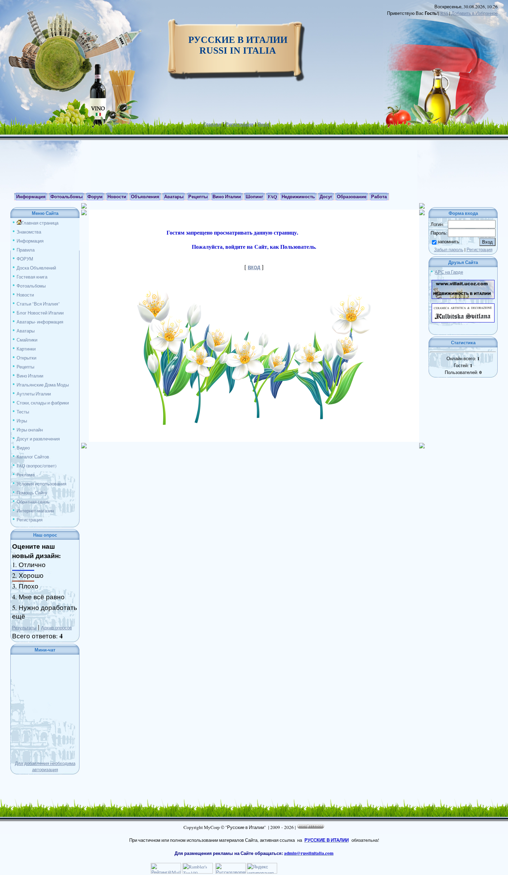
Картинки (26, 349)
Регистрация (240, 124)
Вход (263, 124)
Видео (23, 448)
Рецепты (25, 367)
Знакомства (29, 232)
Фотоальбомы (31, 286)
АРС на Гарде (449, 272)
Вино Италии (30, 376)
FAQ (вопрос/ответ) (36, 466)
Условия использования (41, 484)
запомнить (448, 241)
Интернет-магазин (35, 511)
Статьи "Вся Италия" (38, 304)
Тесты (23, 412)
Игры (22, 421)
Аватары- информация (40, 322)
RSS (444, 13)
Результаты (24, 628)
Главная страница (39, 223)
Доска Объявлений (36, 268)
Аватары (26, 331)
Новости (25, 295)
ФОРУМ (25, 259)
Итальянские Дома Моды (43, 385)
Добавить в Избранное (474, 13)
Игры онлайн (30, 430)
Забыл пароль (448, 249)
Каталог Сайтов (33, 457)
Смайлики (27, 340)
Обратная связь (33, 502)
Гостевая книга (32, 277)
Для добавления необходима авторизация (45, 766)
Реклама (26, 475)
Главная (213, 124)
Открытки (26, 358)
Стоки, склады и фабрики (43, 403)
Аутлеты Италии (34, 394)
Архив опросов (56, 628)
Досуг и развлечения (38, 439)
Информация (30, 241)
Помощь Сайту (32, 493)
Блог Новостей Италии (40, 313)
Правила (26, 250)
